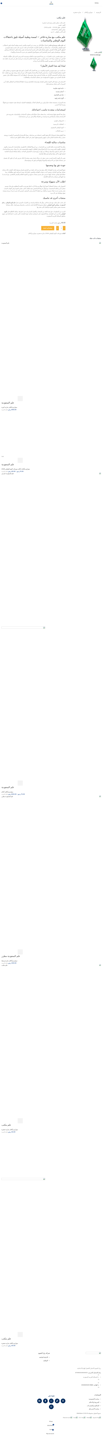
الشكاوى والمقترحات (93, 1406)
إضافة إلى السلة (47, 228)
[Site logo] (51, 3)
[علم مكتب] (51, 1041)
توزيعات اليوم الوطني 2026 (53, 233)
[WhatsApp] (51, 1406)
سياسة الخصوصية (94, 1399)
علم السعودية (8, 402)
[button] (20, 398)
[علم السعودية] (51, 319)
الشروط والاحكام (94, 1402)
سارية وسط (5, 961)
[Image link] (93, 1359)
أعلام (19, 469)
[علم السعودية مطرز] (51, 872)
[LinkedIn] (39, 1401)
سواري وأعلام (88, 12)
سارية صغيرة (77, 12)
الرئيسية (98, 12)
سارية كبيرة (5, 407)
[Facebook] (45, 1401)
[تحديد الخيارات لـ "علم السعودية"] (20, 460)
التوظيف (45, 1360)
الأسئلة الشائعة (43, 1357)
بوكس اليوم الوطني (53, 205)
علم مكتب (6, 1124)
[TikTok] (57, 1401)
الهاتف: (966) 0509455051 (89, 1385)
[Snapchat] (51, 1401)
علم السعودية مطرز (11, 956)
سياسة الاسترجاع (94, 1409)
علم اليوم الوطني (11, 202)
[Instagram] (63, 1401)
